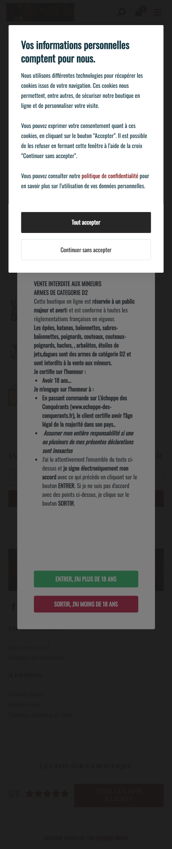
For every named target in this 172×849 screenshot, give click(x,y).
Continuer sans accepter (86, 249)
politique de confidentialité (110, 175)
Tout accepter (86, 222)
